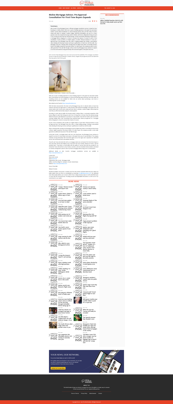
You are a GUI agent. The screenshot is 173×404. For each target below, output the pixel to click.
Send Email (54, 159)
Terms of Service (75, 393)
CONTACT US (80, 8)
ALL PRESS (73, 8)
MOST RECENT (66, 8)
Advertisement (92, 393)
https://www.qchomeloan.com (69, 103)
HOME (60, 8)
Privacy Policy (84, 393)
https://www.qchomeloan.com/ (60, 164)
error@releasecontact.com (85, 173)
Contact (100, 393)
